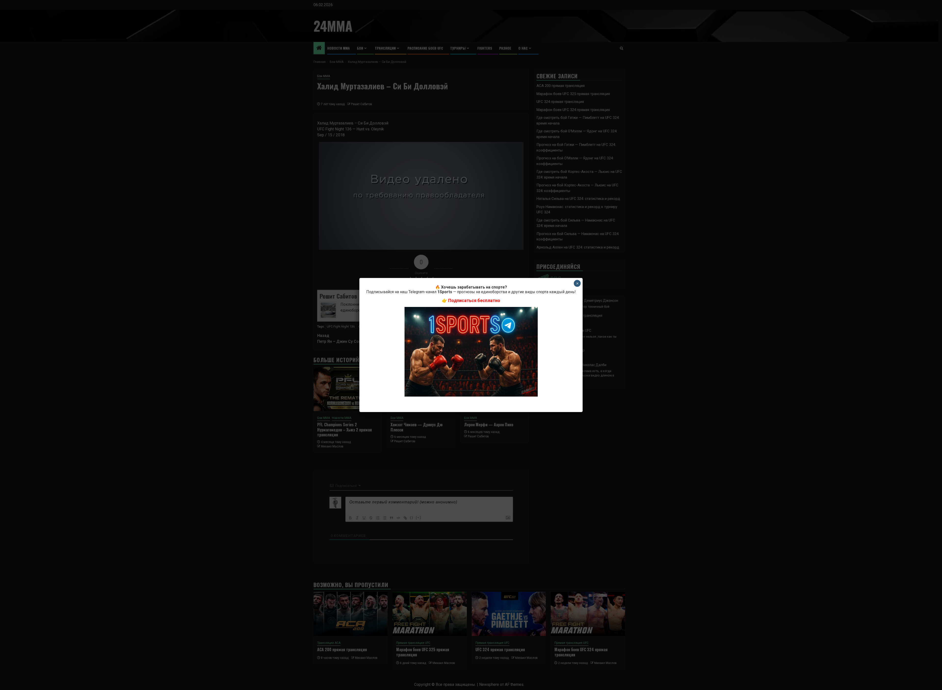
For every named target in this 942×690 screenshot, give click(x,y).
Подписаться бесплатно (474, 300)
